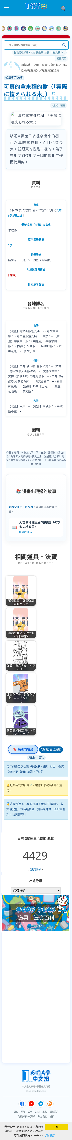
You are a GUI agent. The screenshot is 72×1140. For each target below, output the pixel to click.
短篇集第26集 (50, 70)
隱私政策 (54, 1111)
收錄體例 (35, 869)
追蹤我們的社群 (19, 785)
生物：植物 (59, 105)
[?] (54, 93)
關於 (16, 1111)
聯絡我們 (42, 1116)
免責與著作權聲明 (26, 1116)
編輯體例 (19, 814)
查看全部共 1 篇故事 (21, 506)
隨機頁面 (61, 58)
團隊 (23, 1111)
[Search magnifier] (64, 45)
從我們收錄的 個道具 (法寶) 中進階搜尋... (39, 52)
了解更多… (51, 1135)
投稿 (52, 1116)
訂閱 (37, 1111)
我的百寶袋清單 (51, 749)
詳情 (39, 771)
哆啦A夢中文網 (29, 64)
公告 (30, 1111)
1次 (10, 245)
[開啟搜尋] (64, 8)
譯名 (44, 1111)
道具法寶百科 (50, 64)
